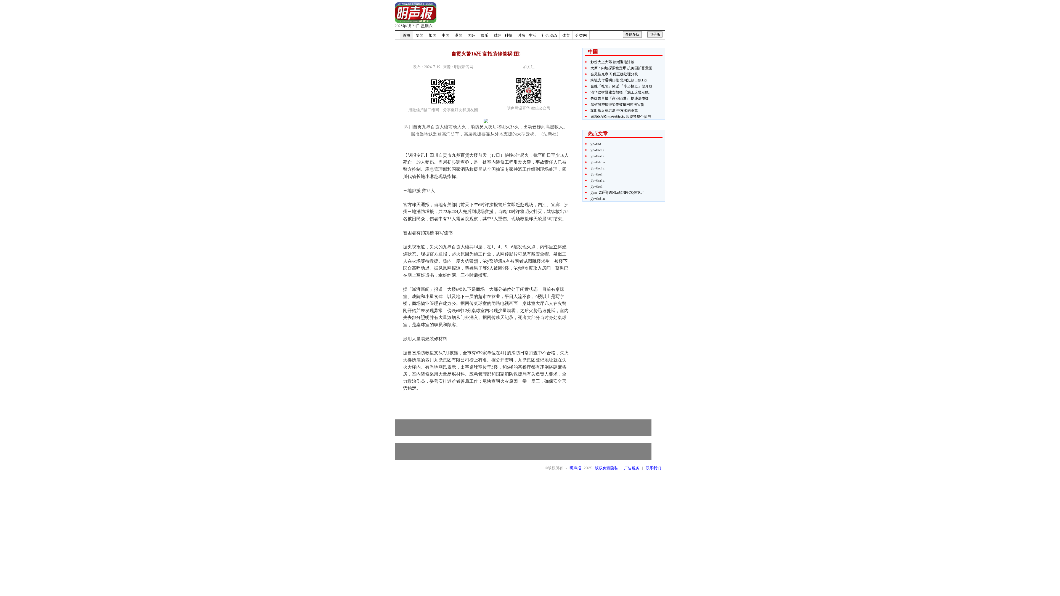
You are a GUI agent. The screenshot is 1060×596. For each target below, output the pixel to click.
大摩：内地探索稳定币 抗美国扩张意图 (621, 67)
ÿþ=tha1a (597, 155)
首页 (406, 35)
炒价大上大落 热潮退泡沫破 (612, 61)
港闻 (458, 35)
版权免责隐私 (606, 468)
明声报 (575, 468)
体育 (566, 35)
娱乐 (484, 35)
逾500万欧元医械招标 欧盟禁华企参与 (620, 116)
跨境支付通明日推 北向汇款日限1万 (618, 80)
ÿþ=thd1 (596, 143)
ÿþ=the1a (597, 149)
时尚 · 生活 (527, 35)
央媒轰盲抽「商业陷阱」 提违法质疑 (619, 98)
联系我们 (653, 468)
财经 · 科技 (503, 35)
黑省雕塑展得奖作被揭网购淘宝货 (617, 104)
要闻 (419, 35)
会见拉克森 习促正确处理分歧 (614, 73)
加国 (432, 35)
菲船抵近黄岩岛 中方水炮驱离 (614, 110)
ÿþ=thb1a (597, 161)
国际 (471, 35)
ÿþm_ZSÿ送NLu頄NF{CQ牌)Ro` (617, 192)
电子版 (655, 34)
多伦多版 (632, 34)
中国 (445, 35)
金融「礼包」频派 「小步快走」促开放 (621, 86)
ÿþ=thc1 (596, 186)
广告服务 (632, 468)
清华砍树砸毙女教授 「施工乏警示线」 (621, 92)
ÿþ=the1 (596, 174)
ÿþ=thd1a (597, 198)
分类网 (581, 35)
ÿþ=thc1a (597, 168)
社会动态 (549, 35)
